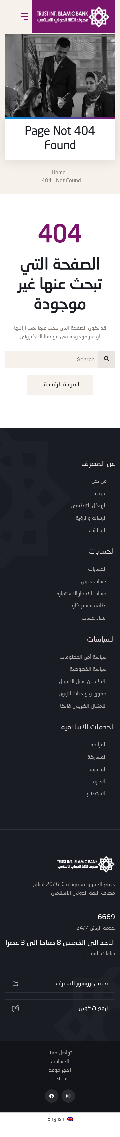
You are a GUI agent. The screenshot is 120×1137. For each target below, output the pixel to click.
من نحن (99, 481)
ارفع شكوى (93, 1008)
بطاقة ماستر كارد (89, 606)
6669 (106, 917)
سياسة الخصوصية (88, 669)
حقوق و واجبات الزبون (83, 694)
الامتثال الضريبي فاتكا (83, 706)
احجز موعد (60, 1070)
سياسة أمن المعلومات (83, 657)
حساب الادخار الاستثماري (80, 594)
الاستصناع (96, 794)
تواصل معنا (60, 1053)
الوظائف (98, 530)
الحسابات (97, 569)
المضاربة (98, 769)
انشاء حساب (94, 618)
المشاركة (97, 757)
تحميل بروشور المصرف (82, 984)
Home (60, 173)
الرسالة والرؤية (91, 518)
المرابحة (98, 745)
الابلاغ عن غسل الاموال (83, 681)
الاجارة (100, 782)
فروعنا (100, 493)
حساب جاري (94, 581)
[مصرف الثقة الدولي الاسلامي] (73, 17)
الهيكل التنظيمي (89, 506)
